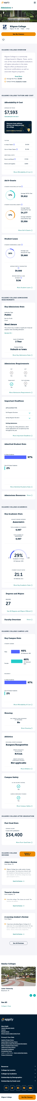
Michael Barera (5, 21)
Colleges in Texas (6, 1006)
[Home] (5, 2)
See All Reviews (18, 943)
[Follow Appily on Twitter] (12, 1087)
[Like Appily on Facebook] (18, 1087)
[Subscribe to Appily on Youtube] (30, 1087)
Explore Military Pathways (14, 130)
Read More (18, 76)
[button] (3, 40)
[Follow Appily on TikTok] (24, 1087)
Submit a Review (27, 854)
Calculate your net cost (11, 116)
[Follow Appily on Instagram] (6, 1087)
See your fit (7, 333)
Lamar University (7, 988)
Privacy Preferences (6, 1055)
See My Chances (18, 34)
